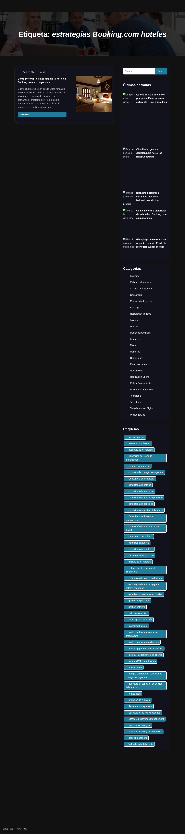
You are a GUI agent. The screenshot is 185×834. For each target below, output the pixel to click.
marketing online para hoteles (143, 642)
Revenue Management (140, 706)
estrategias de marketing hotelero (145, 578)
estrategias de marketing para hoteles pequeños (142, 586)
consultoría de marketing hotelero (145, 497)
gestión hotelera (136, 607)
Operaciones (136, 358)
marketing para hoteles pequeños (145, 648)
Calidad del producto (140, 282)
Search (161, 71)
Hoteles (134, 326)
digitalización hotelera (139, 561)
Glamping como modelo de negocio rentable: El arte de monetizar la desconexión (151, 243)
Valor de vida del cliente (140, 744)
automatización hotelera (140, 450)
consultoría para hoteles (140, 549)
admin (43, 72)
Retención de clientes (141, 383)
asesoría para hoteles (139, 443)
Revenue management (141, 389)
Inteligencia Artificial (140, 333)
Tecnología (135, 396)
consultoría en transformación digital (142, 528)
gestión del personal (138, 600)
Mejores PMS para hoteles (142, 661)
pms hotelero (135, 667)
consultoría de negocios (140, 504)
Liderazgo (135, 339)
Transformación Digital (141, 408)
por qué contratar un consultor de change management (144, 675)
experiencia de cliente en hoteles (145, 594)
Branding (134, 276)
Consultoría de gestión (141, 301)
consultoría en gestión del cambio (145, 510)
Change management (141, 288)
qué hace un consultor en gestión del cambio (144, 686)
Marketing (135, 351)
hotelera (134, 320)
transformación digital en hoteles (145, 731)
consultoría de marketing (141, 491)
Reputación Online (139, 377)
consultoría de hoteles (139, 485)
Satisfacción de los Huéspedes (144, 712)
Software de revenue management (146, 719)
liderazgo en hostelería (140, 619)
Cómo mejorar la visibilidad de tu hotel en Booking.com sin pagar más (42, 80)
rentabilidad (134, 694)
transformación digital (139, 725)
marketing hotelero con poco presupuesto (142, 634)
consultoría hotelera (138, 543)
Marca (133, 345)
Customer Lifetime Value (141, 555)
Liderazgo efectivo (137, 613)
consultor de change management (145, 472)
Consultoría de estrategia (141, 478)
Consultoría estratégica (140, 536)
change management (139, 466)
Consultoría (136, 295)
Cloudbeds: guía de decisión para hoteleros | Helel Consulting (149, 153)
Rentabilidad (136, 370)
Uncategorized (137, 415)
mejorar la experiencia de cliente (145, 655)
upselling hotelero (137, 738)
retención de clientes (139, 700)
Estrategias (136, 307)
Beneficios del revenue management (139, 458)
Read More (25, 114)
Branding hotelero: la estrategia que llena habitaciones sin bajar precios (141, 198)
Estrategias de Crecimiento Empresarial (141, 570)
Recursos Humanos (140, 364)
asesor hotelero (136, 437)
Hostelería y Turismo (140, 314)
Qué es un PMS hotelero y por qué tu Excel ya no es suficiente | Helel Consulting (151, 98)
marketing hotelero (138, 626)
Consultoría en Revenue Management (139, 518)
